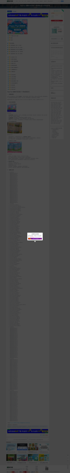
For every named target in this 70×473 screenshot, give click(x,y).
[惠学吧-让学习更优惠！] (35, 238)
